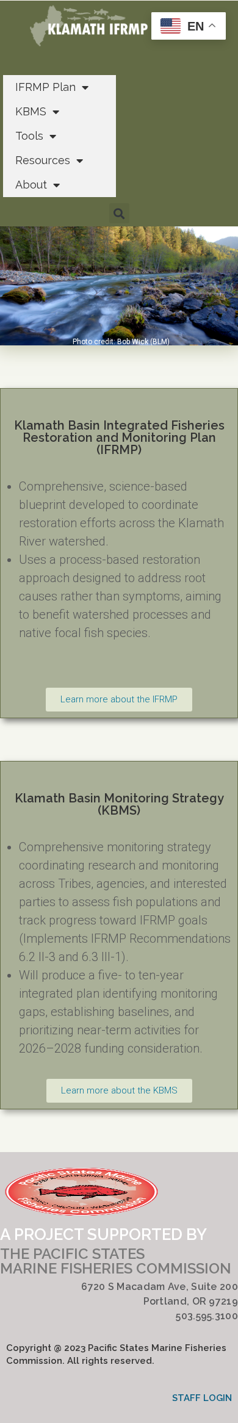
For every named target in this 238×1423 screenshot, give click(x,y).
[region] (119, 285)
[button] (119, 213)
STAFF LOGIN (202, 1397)
